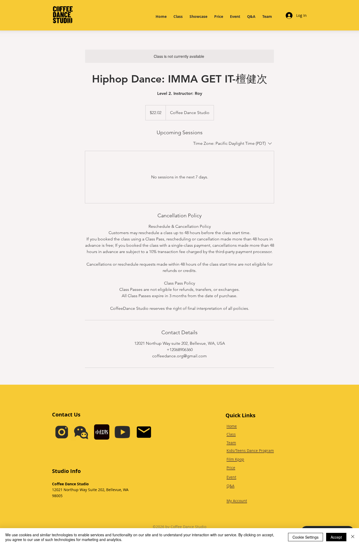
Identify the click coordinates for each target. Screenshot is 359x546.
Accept (336, 537)
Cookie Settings (306, 537)
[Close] (353, 537)
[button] (81, 432)
